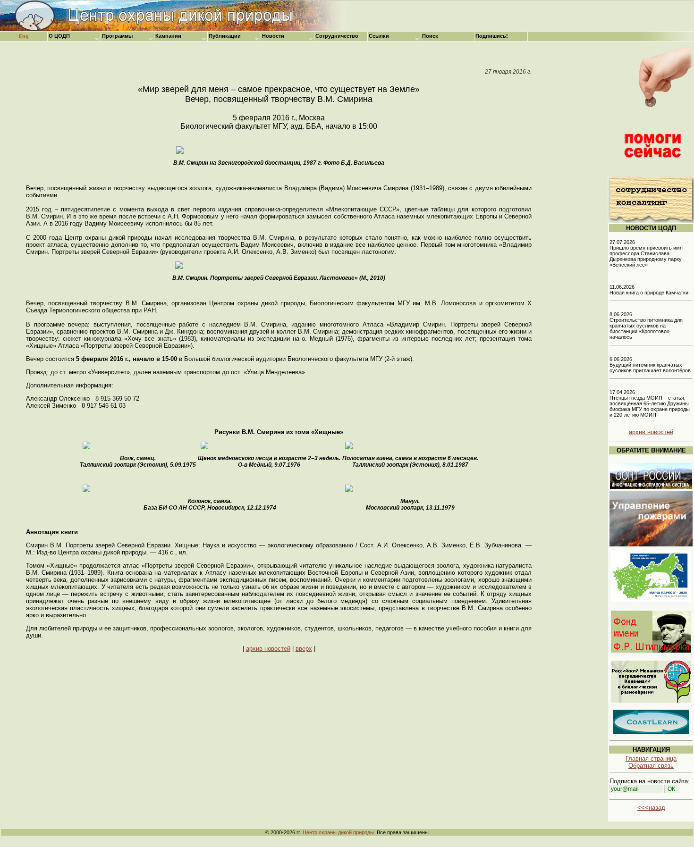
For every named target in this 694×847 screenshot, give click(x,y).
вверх (304, 648)
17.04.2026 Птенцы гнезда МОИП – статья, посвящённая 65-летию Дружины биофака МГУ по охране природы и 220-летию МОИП (649, 403)
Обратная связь (651, 765)
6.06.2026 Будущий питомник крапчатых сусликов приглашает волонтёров (650, 364)
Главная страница (651, 758)
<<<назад (651, 807)
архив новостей (268, 648)
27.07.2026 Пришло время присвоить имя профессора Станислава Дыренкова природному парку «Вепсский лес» (646, 253)
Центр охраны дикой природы (338, 832)
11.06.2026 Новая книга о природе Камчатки (648, 289)
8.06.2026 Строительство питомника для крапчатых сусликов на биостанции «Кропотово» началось (646, 325)
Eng (24, 36)
